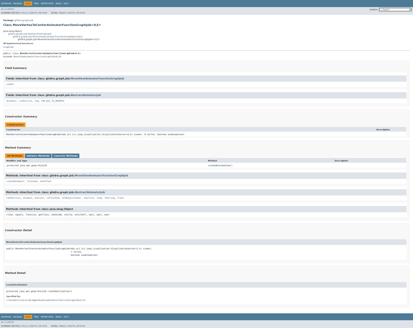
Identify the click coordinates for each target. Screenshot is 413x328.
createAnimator (15, 181)
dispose (27, 198)
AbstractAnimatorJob (86, 95)
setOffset (45, 181)
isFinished (52, 198)
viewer (10, 84)
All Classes (7, 9)
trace (120, 198)
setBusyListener (71, 198)
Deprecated (47, 3)
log (37, 101)
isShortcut (25, 101)
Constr (33, 13)
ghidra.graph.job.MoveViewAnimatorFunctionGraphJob (44, 36)
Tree (36, 3)
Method (43, 13)
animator (11, 101)
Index (58, 3)
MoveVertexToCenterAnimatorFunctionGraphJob (33, 134)
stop (99, 198)
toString (109, 198)
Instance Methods (38, 155)
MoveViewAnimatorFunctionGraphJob (34, 56)
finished (32, 181)
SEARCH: (374, 10)
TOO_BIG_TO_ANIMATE (52, 101)
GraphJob (8, 47)
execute (39, 198)
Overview (6, 3)
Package (17, 3)
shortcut (89, 198)
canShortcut (13, 198)
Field (24, 13)
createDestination (219, 165)
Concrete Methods (65, 155)
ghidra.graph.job (23, 20)
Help (66, 3)
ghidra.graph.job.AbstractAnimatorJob (29, 34)
